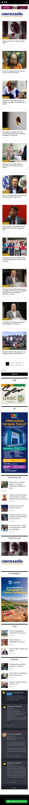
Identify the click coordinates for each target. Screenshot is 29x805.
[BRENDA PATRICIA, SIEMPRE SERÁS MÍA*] (14, 30)
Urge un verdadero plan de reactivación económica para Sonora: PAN (14, 196)
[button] (16, 801)
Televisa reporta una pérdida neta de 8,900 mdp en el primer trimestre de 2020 (13, 228)
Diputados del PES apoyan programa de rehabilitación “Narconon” (13, 323)
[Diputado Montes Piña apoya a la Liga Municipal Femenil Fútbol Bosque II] (14, 341)
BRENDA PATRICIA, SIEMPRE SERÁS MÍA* (13, 42)
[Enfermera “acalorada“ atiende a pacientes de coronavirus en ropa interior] (14, 152)
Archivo (6, 38)
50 (18, 364)
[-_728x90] (14, 9)
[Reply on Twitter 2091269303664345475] (8, 726)
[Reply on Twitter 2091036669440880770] (8, 782)
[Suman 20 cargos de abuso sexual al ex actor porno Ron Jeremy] (14, 60)
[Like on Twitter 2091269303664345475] (14, 726)
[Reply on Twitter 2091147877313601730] (8, 756)
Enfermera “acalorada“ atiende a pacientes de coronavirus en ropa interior (12, 165)
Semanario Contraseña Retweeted (15, 732)
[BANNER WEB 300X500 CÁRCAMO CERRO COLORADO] (14, 621)
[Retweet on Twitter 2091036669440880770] (11, 782)
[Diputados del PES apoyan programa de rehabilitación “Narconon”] (14, 311)
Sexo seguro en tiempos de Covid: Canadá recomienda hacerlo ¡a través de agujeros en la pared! (13, 133)
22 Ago (17, 708)
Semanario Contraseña (13, 706)
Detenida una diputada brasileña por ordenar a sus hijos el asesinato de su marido (14, 102)
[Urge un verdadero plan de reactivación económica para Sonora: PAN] (14, 184)
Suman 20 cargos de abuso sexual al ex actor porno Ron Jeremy (13, 72)
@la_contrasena (10, 708)
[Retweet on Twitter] (6, 732)
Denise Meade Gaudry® (13, 734)
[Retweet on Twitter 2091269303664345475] (11, 726)
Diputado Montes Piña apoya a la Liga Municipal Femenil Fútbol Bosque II (14, 352)
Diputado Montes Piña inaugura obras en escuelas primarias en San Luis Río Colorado (14, 259)
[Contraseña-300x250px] (13, 404)
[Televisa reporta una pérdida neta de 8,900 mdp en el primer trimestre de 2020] (14, 214)
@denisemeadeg (11, 736)
